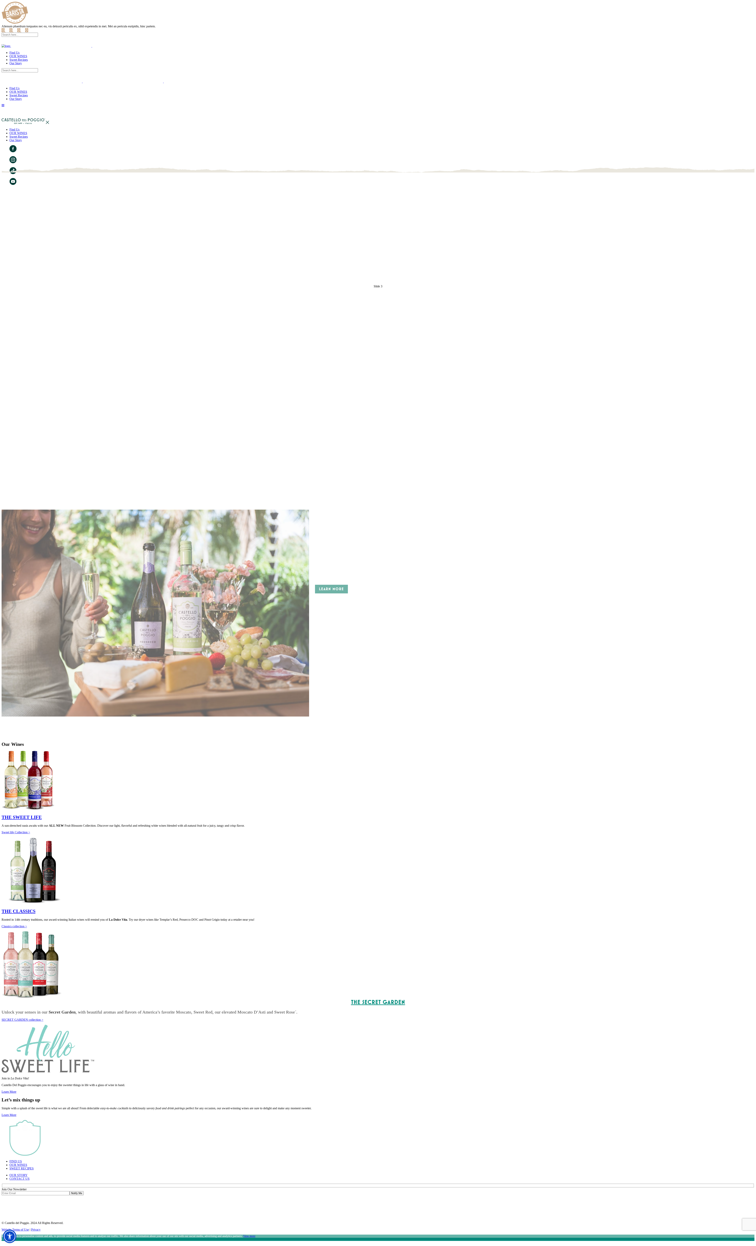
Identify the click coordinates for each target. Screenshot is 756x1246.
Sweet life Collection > (16, 832)
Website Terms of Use (15, 1229)
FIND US (15, 1161)
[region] (378, 455)
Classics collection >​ (14, 926)
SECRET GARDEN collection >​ (22, 1019)
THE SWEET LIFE (22, 817)
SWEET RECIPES (21, 1168)
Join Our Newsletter (14, 1189)
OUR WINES (18, 1165)
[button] (378, 720)
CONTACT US (19, 1178)
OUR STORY (18, 1175)
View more (249, 1236)
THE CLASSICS (18, 911)
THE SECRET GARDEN (378, 1002)
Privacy (36, 1229)
